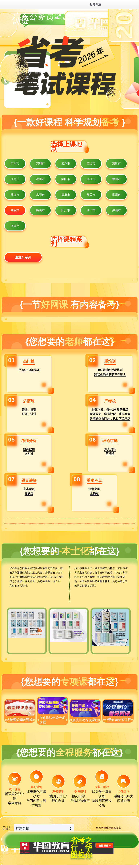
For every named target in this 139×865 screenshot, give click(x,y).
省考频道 (95, 4)
